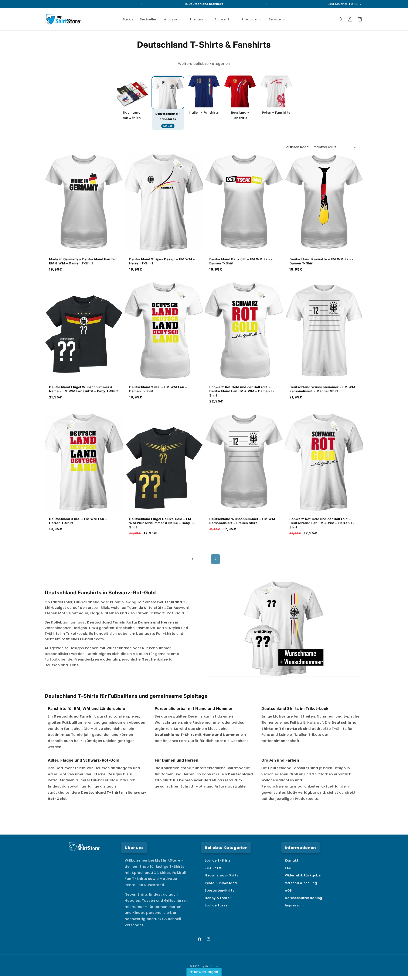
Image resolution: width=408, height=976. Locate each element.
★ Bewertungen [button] (204, 971)
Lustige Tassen (217, 905)
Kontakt (291, 860)
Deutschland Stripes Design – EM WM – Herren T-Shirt (162, 261)
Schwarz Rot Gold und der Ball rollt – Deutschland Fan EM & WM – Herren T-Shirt (321, 523)
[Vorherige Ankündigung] (141, 4)
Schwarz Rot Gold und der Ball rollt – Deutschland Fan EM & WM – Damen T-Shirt (241, 391)
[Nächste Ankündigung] (266, 4)
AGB (288, 890)
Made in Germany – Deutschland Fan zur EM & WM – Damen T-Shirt (83, 261)
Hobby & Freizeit (218, 898)
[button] (172, 19)
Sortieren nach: (297, 147)
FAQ (288, 868)
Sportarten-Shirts (219, 890)
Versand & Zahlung (301, 883)
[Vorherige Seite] (192, 559)
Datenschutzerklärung (303, 898)
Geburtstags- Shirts (221, 875)
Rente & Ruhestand (221, 883)
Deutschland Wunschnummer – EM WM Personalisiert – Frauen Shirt (242, 521)
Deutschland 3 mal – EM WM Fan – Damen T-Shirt (158, 389)
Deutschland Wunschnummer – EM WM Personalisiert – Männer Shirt (322, 389)
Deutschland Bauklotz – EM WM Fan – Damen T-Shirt (240, 261)
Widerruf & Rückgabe (302, 875)
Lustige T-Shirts (218, 860)
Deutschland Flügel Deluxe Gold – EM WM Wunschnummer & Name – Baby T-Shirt (162, 523)
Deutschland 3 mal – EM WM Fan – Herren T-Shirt (78, 521)
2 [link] (215, 558)
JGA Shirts (213, 868)
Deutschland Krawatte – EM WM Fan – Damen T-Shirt (321, 261)
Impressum (294, 905)
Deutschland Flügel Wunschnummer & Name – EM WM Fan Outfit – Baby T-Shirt (83, 389)
